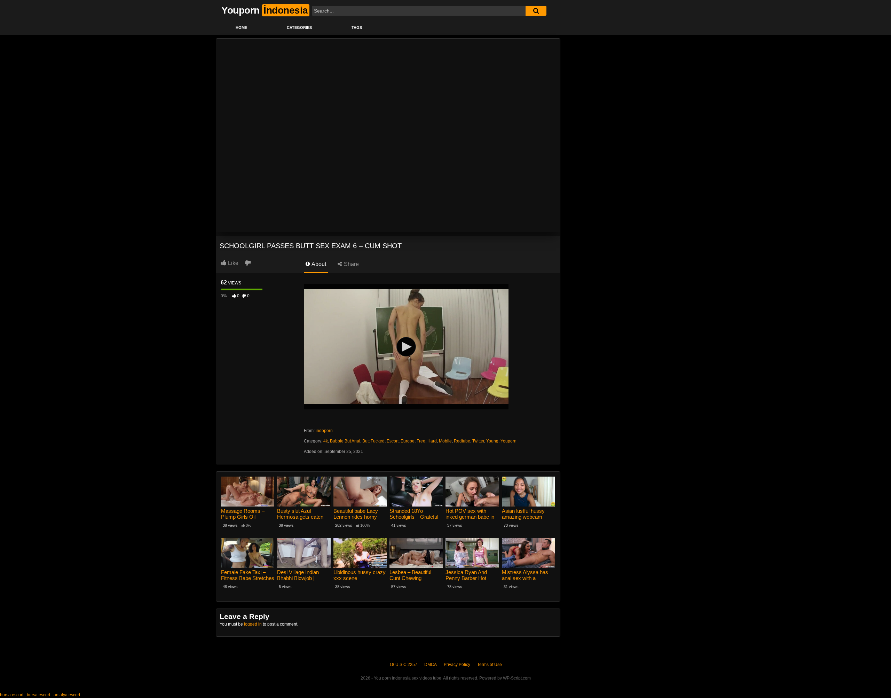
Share (350, 264)
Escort (393, 441)
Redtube (462, 441)
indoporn (324, 430)
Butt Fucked (373, 441)
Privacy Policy (457, 664)
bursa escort (11, 694)
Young (492, 441)
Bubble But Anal (345, 441)
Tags (357, 27)
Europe (408, 441)
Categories (299, 27)
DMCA (430, 664)
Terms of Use (489, 664)
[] (536, 11)
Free (421, 441)
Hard (432, 441)
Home (241, 27)
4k (325, 441)
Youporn (508, 441)
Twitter (478, 441)
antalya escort (67, 694)
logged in (253, 624)
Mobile (445, 441)
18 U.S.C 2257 (403, 664)
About (318, 264)
